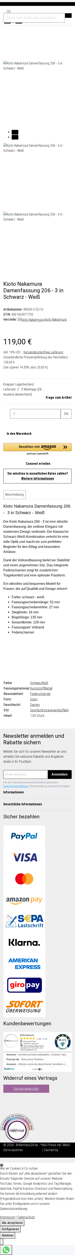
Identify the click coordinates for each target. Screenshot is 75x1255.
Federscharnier (40, 694)
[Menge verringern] (6, 414)
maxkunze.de (33, 1150)
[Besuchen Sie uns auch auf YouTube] (6, 1102)
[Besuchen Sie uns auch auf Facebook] (6, 1097)
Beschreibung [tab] (14, 494)
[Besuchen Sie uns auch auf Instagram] (6, 1107)
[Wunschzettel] (64, 11)
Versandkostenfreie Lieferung (43, 352)
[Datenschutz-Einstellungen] (1, 1242)
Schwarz (36, 683)
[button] (60, 11)
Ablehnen (8, 1235)
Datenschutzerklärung (15, 786)
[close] (6, 46)
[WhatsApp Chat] (6, 1250)
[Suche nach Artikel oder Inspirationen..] (68, 15)
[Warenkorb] (69, 11)
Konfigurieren (10, 1229)
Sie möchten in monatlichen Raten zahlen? (37, 476)
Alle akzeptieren (12, 1223)
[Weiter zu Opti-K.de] (17, 1128)
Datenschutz (26, 1217)
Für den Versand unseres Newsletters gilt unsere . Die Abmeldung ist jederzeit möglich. (37, 784)
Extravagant (50, 710)
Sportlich (36, 710)
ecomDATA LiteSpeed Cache (22, 1155)
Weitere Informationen (37, 479)
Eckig (33, 699)
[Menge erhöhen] (64, 423)
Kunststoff (37, 688)
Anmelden (59, 774)
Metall (48, 688)
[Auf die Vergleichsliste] (6, 56)
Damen (35, 705)
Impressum (7, 1217)
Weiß (45, 683)
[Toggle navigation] (8, 11)
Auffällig (63, 710)
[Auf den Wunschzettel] (14, 56)
